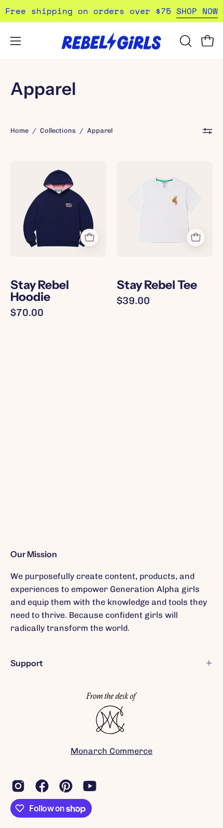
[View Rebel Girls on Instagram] (18, 786)
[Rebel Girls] (111, 40)
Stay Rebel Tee (157, 285)
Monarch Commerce (111, 751)
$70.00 (27, 313)
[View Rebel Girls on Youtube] (89, 786)
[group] (111, 11)
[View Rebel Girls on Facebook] (42, 786)
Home (19, 130)
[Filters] (207, 130)
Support (26, 663)
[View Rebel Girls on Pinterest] (66, 786)
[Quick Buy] (89, 238)
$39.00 (133, 301)
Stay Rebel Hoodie (39, 291)
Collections (58, 130)
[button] (184, 41)
